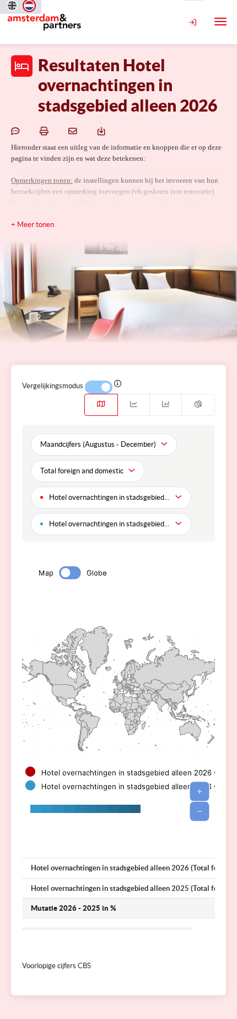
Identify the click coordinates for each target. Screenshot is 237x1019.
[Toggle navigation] (220, 21)
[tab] (101, 405)
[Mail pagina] (74, 131)
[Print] (46, 131)
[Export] (103, 131)
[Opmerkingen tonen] (17, 131)
